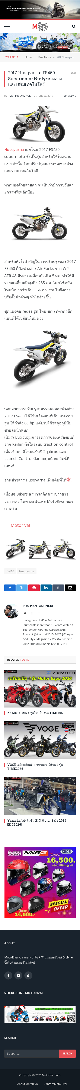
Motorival (20, 525)
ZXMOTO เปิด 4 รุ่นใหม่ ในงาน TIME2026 (36, 713)
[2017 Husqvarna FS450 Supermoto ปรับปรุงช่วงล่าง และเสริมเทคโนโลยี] (40, 124)
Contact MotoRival (55, 1084)
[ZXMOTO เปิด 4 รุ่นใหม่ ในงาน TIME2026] (40, 689)
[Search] (73, 26)
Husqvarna (14, 149)
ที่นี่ (68, 480)
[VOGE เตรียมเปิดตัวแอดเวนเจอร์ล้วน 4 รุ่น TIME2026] (40, 740)
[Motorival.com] (40, 26)
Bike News (70, 95)
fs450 (10, 571)
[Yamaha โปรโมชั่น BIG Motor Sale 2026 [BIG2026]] (40, 796)
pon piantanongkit (20, 95)
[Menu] (7, 26)
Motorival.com (51, 1075)
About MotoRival (27, 1084)
